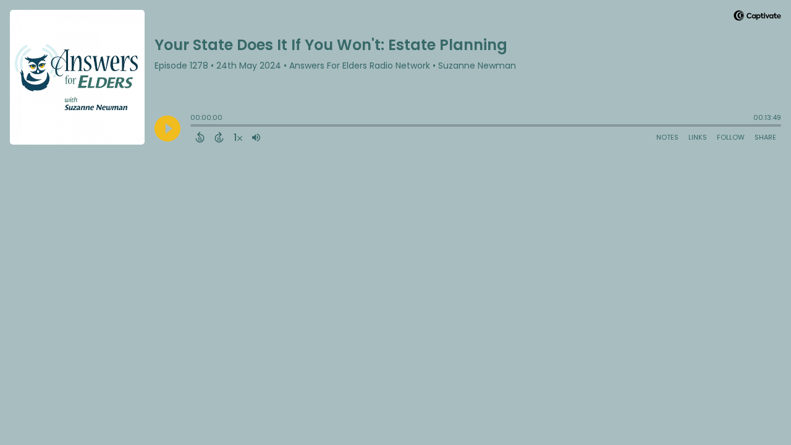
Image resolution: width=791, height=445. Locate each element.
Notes (667, 137)
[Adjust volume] (256, 137)
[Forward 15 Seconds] (219, 137)
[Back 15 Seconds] (199, 137)
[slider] (193, 127)
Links (697, 137)
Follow (731, 137)
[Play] (167, 129)
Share (765, 137)
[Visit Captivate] (757, 18)
